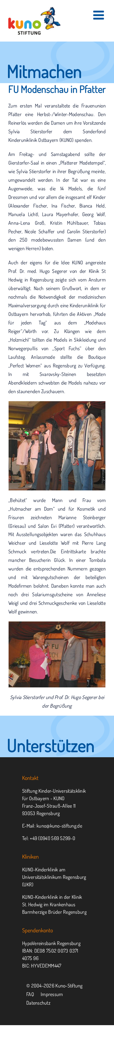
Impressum (52, 994)
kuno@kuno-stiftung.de (59, 826)
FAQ (30, 994)
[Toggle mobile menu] (99, 15)
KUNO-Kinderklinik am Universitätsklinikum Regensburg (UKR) (54, 876)
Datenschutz (38, 1003)
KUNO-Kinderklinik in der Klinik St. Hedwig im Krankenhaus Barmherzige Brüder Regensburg (54, 904)
